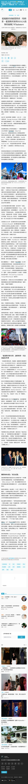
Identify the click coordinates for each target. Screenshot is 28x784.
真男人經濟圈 (4, 718)
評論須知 (4, 585)
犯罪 (13, 566)
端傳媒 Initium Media (8, 777)
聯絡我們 (8, 766)
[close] (26, 4)
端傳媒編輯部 (11, 558)
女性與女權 (11, 15)
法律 (9, 566)
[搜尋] (23, 10)
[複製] (2, 58)
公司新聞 (13, 768)
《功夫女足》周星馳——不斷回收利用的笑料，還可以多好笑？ (10, 615)
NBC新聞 (12, 522)
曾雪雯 (2, 671)
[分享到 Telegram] (12, 58)
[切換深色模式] (21, 10)
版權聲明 (8, 768)
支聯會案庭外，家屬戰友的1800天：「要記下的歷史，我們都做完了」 (10, 624)
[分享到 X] (5, 58)
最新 (3, 593)
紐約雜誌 (11, 131)
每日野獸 (18, 262)
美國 (7, 569)
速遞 (12, 569)
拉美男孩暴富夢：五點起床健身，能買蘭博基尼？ (13, 746)
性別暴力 (19, 564)
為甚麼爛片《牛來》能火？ (9, 597)
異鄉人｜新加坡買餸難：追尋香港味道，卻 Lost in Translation (10, 606)
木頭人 (2, 598)
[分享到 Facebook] (9, 58)
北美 (24, 566)
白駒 (2, 697)
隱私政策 (16, 777)
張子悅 (2, 609)
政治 (24, 564)
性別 (18, 15)
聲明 (15, 399)
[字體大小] (17, 10)
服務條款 (20, 777)
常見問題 (3, 768)
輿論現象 (19, 566)
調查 (14, 65)
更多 (6, 593)
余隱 (2, 627)
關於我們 (3, 766)
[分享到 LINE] (15, 58)
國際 (3, 569)
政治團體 (4, 566)
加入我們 (13, 766)
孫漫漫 (2, 748)
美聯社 (3, 522)
